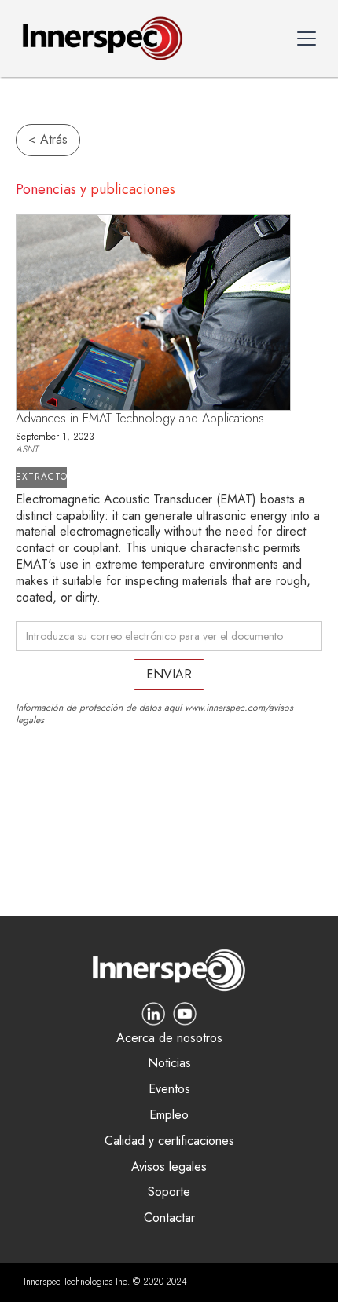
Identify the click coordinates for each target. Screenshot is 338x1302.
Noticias (169, 1063)
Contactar (169, 1218)
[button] (306, 38)
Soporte (169, 1192)
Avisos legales (169, 1167)
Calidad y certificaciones (169, 1141)
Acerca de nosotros (169, 1038)
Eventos (169, 1089)
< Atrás (48, 139)
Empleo (169, 1115)
